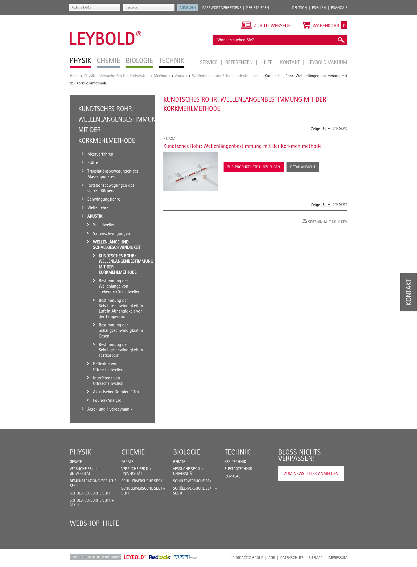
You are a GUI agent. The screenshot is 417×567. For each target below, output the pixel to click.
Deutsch (299, 7)
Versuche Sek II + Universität (124, 75)
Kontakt (290, 62)
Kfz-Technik (235, 461)
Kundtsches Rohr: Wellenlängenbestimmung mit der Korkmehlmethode (242, 146)
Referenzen (239, 62)
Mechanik (162, 75)
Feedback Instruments (160, 557)
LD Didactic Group (247, 557)
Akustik (181, 75)
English (319, 7)
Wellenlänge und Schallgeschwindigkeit (226, 75)
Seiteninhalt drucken (327, 222)
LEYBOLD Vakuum (327, 62)
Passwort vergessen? (221, 7)
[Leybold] (106, 18)
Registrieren (257, 7)
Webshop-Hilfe (94, 523)
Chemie (133, 452)
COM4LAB (233, 476)
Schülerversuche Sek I (90, 493)
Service (209, 62)
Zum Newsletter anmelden (311, 473)
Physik (89, 75)
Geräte (76, 461)
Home (74, 75)
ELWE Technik (185, 557)
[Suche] (341, 40)
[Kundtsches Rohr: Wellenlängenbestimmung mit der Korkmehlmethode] (190, 172)
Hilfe (267, 62)
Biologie (186, 452)
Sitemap (316, 557)
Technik (237, 452)
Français (339, 7)
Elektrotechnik (238, 468)
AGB (271, 557)
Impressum (337, 557)
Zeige (315, 128)
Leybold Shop (135, 557)
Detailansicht (302, 167)
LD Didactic (95, 557)
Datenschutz (292, 557)
